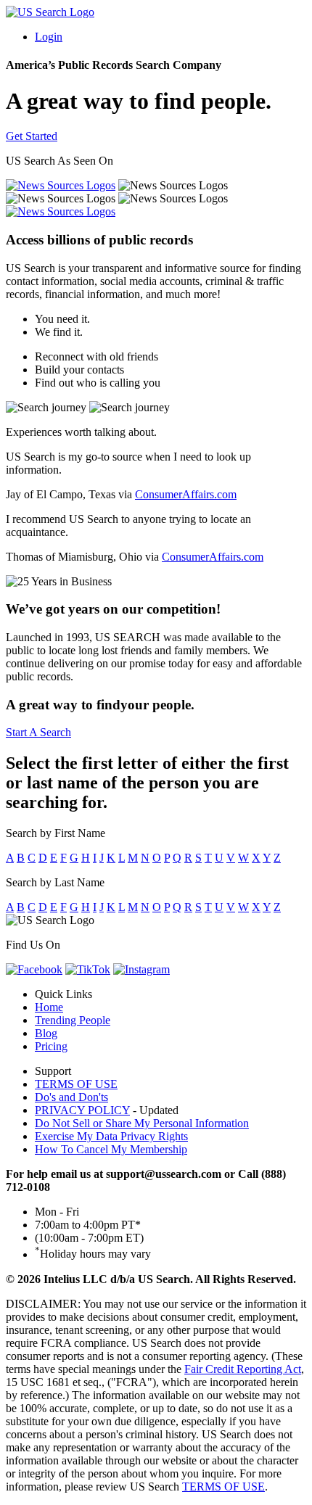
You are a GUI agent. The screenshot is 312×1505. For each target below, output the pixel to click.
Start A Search (38, 732)
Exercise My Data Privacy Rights (111, 1136)
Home (49, 1007)
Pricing (51, 1046)
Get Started (31, 136)
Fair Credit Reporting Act (242, 1369)
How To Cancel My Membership (111, 1149)
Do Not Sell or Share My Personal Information (142, 1123)
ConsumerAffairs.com (186, 494)
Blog (46, 1033)
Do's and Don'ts (71, 1097)
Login (48, 36)
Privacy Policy (82, 1110)
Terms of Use (76, 1084)
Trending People (72, 1020)
